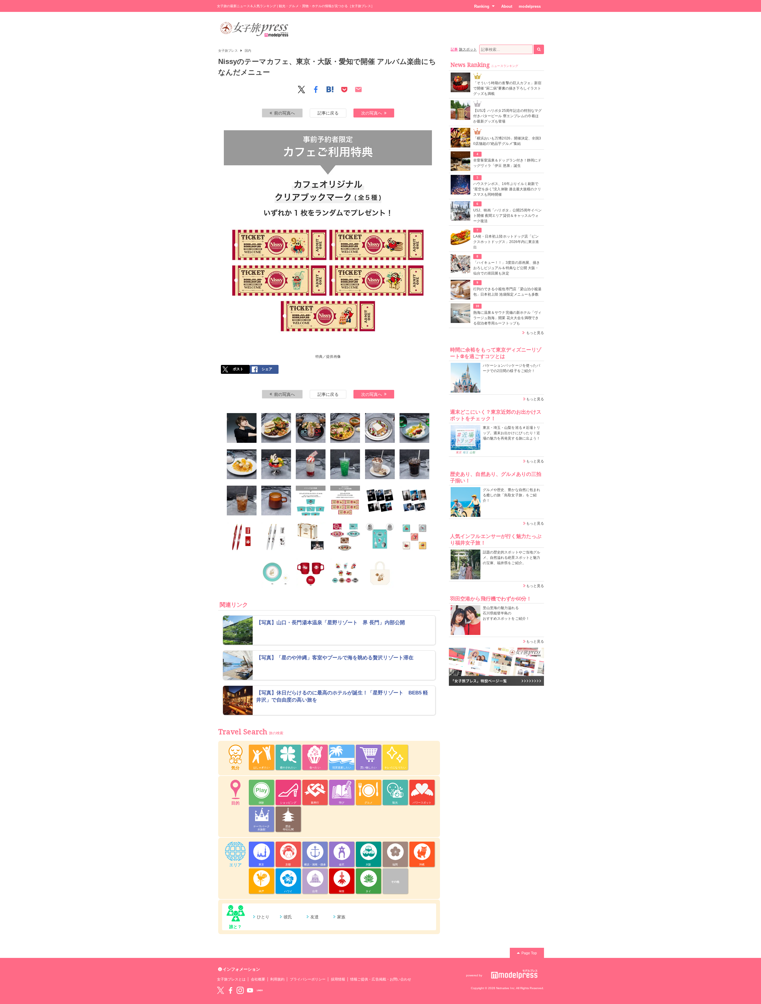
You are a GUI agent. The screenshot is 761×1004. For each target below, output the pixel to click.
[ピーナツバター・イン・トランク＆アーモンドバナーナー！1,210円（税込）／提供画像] (380, 464)
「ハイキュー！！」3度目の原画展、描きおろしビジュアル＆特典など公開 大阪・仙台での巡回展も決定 (506, 268)
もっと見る (535, 333)
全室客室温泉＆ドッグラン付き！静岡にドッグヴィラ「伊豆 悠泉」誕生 (507, 163)
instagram (240, 990)
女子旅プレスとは (231, 979)
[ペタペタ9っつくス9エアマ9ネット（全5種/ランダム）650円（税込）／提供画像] (414, 537)
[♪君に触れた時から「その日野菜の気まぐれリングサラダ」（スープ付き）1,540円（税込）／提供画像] (345, 428)
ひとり (263, 916)
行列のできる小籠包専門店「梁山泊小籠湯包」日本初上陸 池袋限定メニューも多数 (507, 292)
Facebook (230, 990)
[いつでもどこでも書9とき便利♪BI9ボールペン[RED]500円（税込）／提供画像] (242, 537)
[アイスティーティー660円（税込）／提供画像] (242, 500)
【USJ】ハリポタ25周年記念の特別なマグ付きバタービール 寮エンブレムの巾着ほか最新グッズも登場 (507, 116)
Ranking (481, 6)
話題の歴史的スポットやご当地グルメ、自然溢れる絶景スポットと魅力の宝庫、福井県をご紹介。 (511, 557)
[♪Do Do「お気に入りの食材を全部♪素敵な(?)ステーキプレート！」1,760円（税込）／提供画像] (276, 428)
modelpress (530, 6)
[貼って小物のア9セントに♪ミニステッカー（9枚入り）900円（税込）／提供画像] (345, 573)
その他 (395, 881)
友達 (314, 916)
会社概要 (258, 979)
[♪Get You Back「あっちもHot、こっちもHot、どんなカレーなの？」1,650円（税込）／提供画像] (311, 428)
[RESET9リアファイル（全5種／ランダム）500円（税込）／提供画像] (380, 500)
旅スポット (468, 49)
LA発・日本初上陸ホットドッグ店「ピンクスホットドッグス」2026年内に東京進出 (506, 241)
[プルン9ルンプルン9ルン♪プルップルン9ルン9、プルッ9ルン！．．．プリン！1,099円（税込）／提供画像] (276, 464)
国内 (248, 50)
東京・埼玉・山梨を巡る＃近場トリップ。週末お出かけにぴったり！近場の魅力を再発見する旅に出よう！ (511, 433)
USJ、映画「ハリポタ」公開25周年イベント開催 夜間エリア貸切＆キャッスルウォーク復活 (507, 215)
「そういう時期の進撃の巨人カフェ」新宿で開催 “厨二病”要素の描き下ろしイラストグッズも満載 (507, 88)
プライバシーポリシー (308, 979)
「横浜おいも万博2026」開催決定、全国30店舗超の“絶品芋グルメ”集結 (507, 141)
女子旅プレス (228, 50)
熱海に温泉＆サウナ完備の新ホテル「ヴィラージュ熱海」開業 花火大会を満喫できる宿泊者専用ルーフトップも (507, 317)
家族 (341, 916)
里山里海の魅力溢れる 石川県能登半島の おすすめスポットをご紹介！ (506, 613)
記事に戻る (327, 113)
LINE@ (259, 990)
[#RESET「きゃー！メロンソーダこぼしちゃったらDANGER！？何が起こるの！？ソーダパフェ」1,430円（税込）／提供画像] (414, 428)
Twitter (220, 990)
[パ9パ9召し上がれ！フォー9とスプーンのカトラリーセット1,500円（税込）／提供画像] (380, 537)
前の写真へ (284, 113)
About (506, 6)
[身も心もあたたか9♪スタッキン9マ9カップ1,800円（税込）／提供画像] (311, 573)
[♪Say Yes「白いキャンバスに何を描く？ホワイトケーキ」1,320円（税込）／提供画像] (380, 428)
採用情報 (338, 979)
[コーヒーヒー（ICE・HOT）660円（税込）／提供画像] (414, 464)
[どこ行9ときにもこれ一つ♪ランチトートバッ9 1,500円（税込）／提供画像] (380, 573)
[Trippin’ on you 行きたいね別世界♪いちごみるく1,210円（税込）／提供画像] (311, 464)
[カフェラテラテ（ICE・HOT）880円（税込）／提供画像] (276, 500)
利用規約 (277, 979)
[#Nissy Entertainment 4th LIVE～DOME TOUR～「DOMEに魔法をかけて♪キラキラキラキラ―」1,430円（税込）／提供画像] (242, 464)
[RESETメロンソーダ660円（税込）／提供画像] (345, 464)
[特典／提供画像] (311, 500)
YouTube (250, 990)
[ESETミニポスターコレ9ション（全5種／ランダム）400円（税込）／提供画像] (414, 500)
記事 (454, 49)
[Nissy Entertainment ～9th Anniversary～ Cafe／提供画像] (242, 428)
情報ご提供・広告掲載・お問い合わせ (380, 979)
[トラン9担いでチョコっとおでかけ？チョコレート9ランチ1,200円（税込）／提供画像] (311, 537)
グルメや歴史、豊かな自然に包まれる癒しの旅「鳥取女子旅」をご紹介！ (511, 495)
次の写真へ (371, 113)
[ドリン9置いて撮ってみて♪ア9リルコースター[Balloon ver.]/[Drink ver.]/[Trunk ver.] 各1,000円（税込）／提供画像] (345, 537)
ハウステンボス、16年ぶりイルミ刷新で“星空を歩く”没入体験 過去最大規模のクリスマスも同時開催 (507, 189)
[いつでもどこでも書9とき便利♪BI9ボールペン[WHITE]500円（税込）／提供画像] (276, 537)
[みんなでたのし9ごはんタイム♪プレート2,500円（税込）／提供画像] (276, 573)
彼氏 (288, 916)
